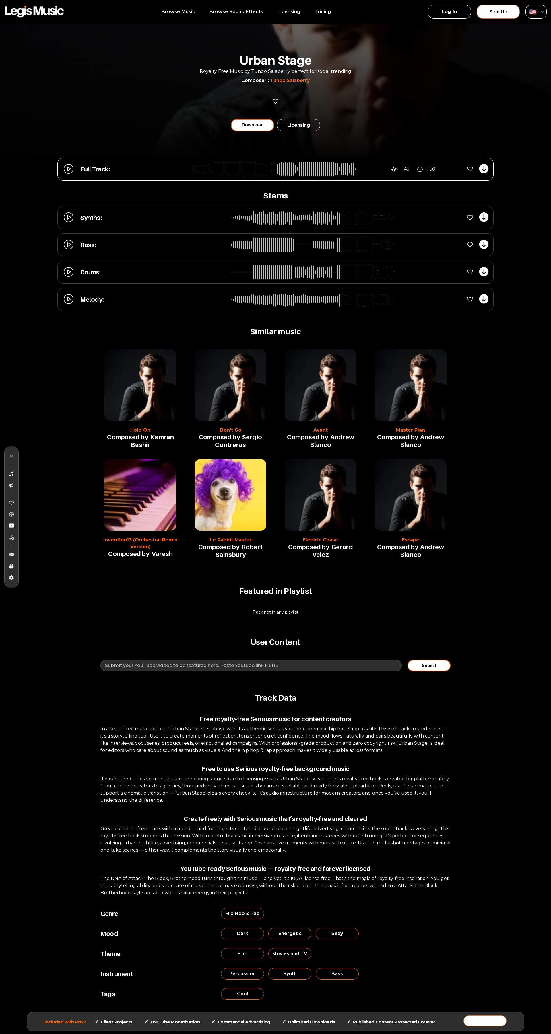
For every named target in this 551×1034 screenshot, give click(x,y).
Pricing (323, 11)
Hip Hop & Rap (243, 913)
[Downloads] (11, 514)
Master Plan (410, 430)
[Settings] (11, 578)
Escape (410, 540)
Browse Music (178, 11)
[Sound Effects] (11, 485)
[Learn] (11, 566)
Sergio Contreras (238, 440)
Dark (242, 933)
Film (242, 953)
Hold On (140, 430)
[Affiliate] (11, 555)
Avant (320, 430)
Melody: (92, 299)
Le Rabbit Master (230, 540)
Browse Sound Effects (236, 11)
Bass (337, 973)
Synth (290, 973)
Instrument (116, 973)
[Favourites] (11, 503)
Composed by (127, 437)
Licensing (289, 11)
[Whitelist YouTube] (11, 526)
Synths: (91, 217)
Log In (449, 11)
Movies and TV (289, 953)
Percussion (242, 973)
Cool (242, 993)
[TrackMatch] (11, 456)
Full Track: (95, 169)
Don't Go (230, 430)
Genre (109, 913)
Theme (110, 953)
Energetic (290, 933)
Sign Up (498, 12)
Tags (107, 993)
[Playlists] (11, 537)
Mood (109, 933)
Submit (429, 665)
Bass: (88, 244)
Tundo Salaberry (290, 80)
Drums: (90, 272)
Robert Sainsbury (239, 550)
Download (253, 124)
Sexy (337, 933)
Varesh (162, 553)
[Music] (11, 474)
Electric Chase (320, 540)
